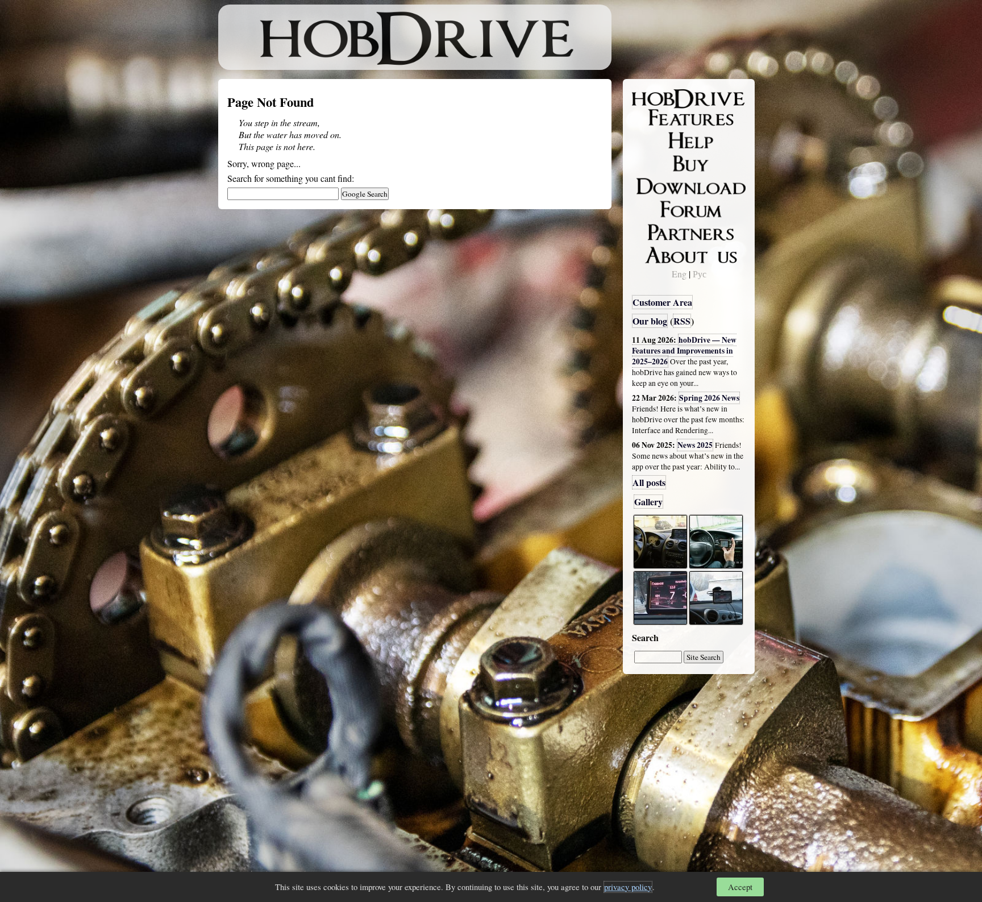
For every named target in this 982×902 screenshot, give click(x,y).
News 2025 (695, 445)
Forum (652, 207)
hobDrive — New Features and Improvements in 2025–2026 (684, 350)
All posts (649, 482)
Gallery (648, 501)
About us (657, 253)
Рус (699, 274)
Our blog (650, 320)
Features (656, 117)
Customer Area (662, 302)
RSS (681, 320)
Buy (647, 162)
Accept (740, 887)
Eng (679, 274)
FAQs (650, 140)
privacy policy (628, 887)
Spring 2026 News (709, 398)
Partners (655, 230)
